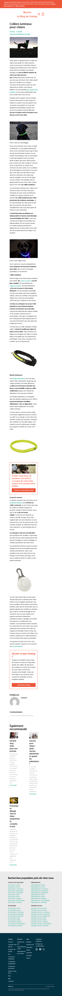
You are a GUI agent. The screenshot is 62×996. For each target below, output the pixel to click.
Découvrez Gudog (24, 685)
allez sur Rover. (20, 6)
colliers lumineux (25, 281)
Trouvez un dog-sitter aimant (24, 490)
